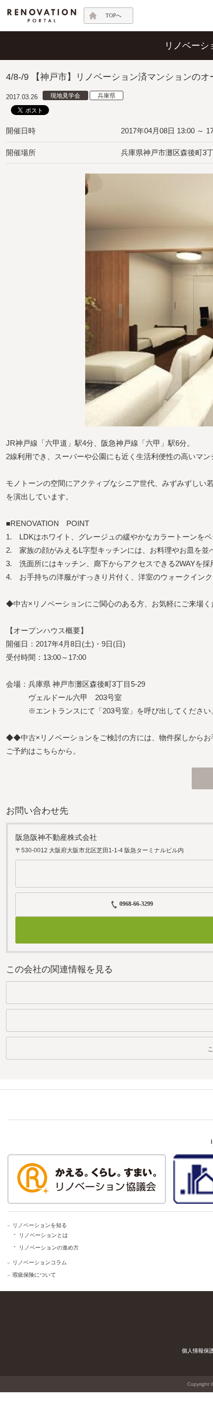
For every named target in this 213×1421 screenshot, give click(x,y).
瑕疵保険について (34, 1275)
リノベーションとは (43, 1235)
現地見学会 (65, 95)
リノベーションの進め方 (49, 1247)
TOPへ (113, 15)
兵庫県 (106, 95)
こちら (47, 751)
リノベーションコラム (39, 1262)
